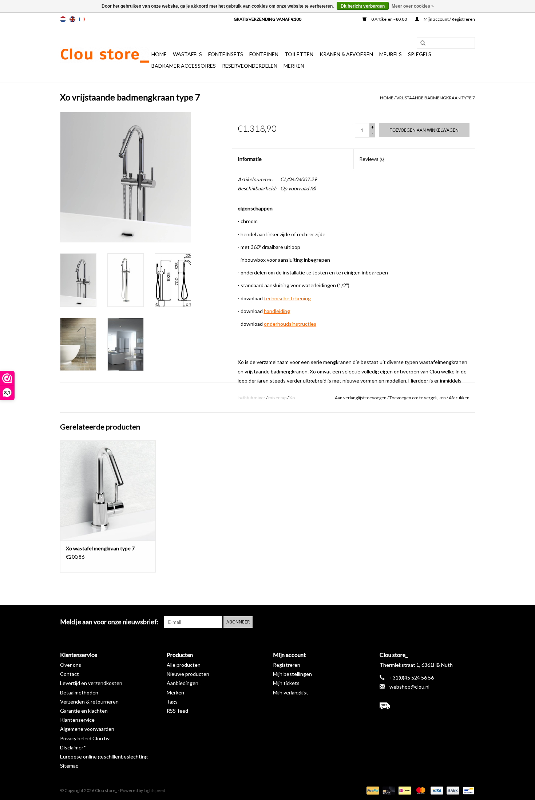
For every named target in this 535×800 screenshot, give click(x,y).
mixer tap (277, 397)
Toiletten (299, 54)
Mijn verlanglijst (290, 692)
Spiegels (419, 54)
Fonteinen (263, 54)
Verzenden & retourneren (89, 701)
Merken (294, 66)
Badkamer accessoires (183, 66)
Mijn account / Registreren (449, 19)
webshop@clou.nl (409, 687)
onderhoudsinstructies (290, 324)
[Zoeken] (420, 43)
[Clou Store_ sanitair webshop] (104, 55)
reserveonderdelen (249, 66)
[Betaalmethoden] (372, 790)
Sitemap (69, 766)
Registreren (286, 665)
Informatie (250, 159)
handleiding (277, 311)
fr (82, 19)
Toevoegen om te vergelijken (418, 397)
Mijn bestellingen (292, 674)
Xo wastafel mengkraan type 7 (100, 548)
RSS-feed (177, 711)
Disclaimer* (73, 747)
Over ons (70, 665)
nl (63, 19)
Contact (69, 674)
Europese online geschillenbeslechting (104, 756)
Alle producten (184, 665)
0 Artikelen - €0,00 (389, 19)
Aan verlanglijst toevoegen (361, 397)
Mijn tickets (286, 683)
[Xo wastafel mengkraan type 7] (108, 490)
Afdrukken (459, 397)
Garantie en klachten (84, 711)
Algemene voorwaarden (87, 729)
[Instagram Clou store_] (469, 622)
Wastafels (187, 54)
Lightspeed (154, 790)
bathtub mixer (251, 397)
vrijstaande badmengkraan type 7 (435, 97)
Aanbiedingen (182, 683)
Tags (172, 701)
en (72, 19)
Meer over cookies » (413, 6)
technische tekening (287, 298)
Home (159, 54)
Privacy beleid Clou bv (85, 738)
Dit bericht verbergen (363, 6)
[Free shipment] (427, 705)
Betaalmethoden (79, 692)
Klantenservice (77, 720)
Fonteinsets (225, 54)
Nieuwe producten (188, 674)
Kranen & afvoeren (346, 54)
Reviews (372, 159)
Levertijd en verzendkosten (91, 683)
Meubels (390, 54)
